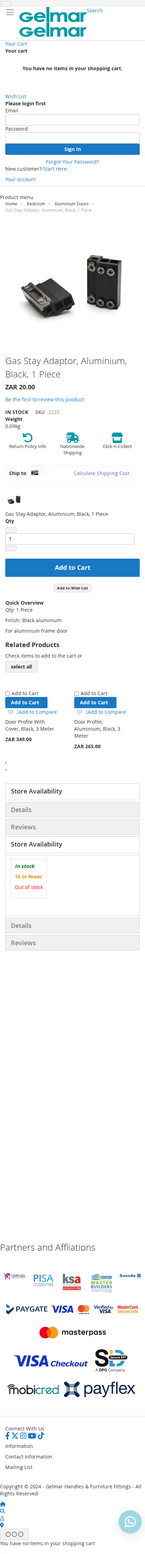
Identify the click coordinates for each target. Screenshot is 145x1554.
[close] (5, 4)
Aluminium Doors (72, 203)
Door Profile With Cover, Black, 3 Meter (29, 725)
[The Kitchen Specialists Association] (72, 1291)
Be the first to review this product (44, 399)
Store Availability (36, 791)
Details (21, 809)
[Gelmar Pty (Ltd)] (53, 22)
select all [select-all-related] (21, 666)
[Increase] (11, 548)
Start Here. (55, 168)
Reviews (23, 827)
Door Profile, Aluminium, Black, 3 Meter (97, 728)
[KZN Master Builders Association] (101, 1291)
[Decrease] (11, 530)
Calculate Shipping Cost (102, 473)
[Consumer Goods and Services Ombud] (14, 1277)
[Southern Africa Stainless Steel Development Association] (130, 1276)
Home (11, 203)
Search (95, 10)
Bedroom (36, 203)
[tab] (72, 791)
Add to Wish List (72, 588)
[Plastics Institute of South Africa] (43, 1286)
